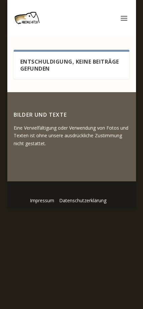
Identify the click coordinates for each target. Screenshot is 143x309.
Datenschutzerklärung (82, 200)
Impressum (42, 200)
